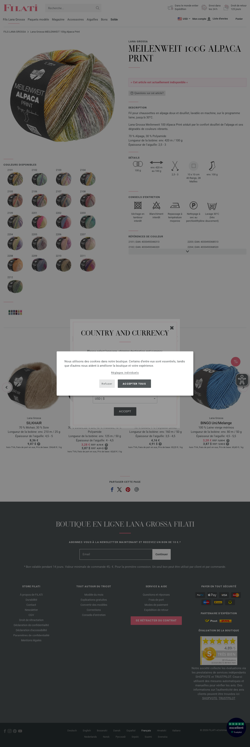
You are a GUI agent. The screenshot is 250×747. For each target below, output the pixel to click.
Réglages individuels (125, 372)
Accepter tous (134, 383)
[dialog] (125, 373)
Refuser (107, 383)
